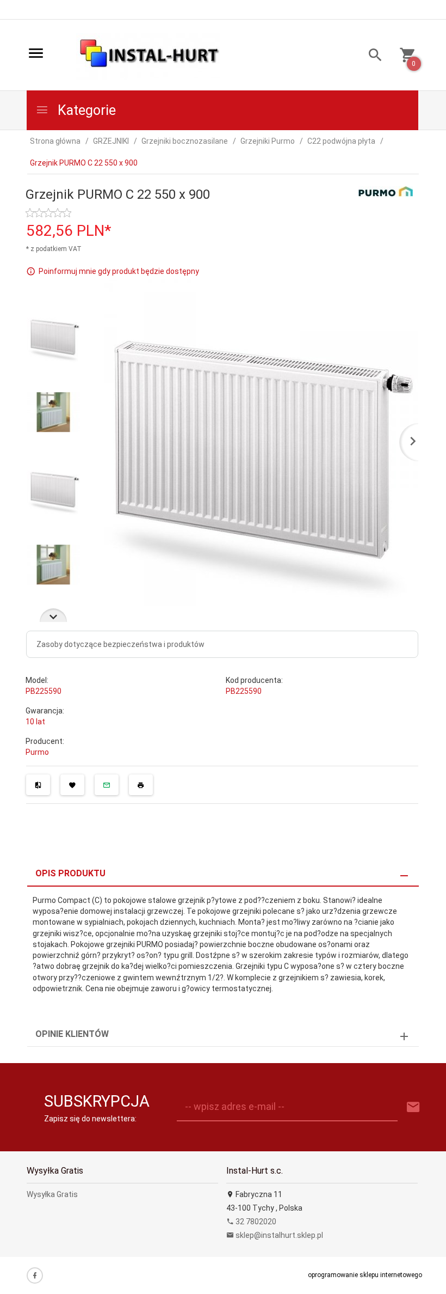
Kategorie (85, 110)
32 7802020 (255, 1221)
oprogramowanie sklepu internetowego (365, 1275)
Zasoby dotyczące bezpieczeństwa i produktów (120, 644)
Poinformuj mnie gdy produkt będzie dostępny (119, 271)
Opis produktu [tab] (70, 873)
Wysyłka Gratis (52, 1194)
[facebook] (35, 1275)
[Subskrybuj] (413, 1107)
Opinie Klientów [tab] (72, 1034)
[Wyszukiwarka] (371, 56)
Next (53, 615)
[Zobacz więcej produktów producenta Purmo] (385, 190)
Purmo (37, 752)
